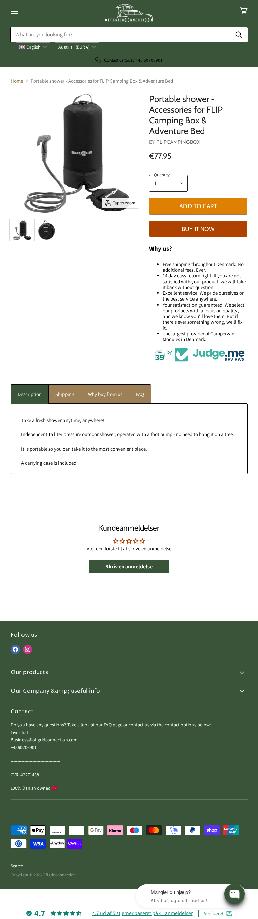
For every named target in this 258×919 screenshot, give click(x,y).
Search (17, 866)
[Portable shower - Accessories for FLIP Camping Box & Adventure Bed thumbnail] (22, 230)
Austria (74, 47)
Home (17, 81)
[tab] (30, 394)
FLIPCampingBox (178, 142)
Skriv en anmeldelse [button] (129, 566)
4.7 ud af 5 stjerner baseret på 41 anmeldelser (142, 913)
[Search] (239, 34)
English (33, 47)
